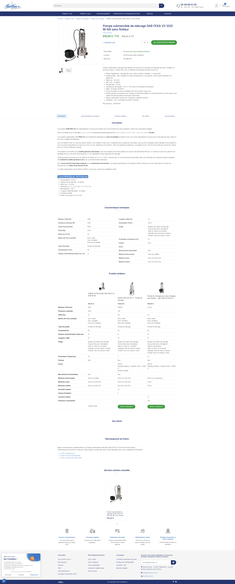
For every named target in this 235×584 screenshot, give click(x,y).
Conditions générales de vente (126, 559)
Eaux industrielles (94, 565)
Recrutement (62, 562)
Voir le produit (126, 406)
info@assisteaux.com (150, 573)
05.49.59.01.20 (148, 576)
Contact (60, 565)
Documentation (170, 116)
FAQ (59, 568)
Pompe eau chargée (97, 19)
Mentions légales (122, 568)
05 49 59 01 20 (189, 4)
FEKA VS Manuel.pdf (67, 453)
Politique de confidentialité (125, 562)
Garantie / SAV (121, 565)
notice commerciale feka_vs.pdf (71, 458)
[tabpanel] (116, 502)
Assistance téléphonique (96, 568)
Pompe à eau (69, 19)
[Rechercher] (161, 5)
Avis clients (145, 116)
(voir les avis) (107, 33)
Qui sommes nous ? (64, 559)
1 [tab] (117, 524)
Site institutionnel (63, 571)
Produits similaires (120, 116)
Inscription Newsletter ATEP (67, 574)
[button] (216, 6)
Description (61, 116)
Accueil (60, 19)
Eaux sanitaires (93, 562)
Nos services (92, 571)
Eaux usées (92, 559)
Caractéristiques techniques (90, 116)
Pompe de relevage (82, 19)
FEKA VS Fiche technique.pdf (70, 455)
